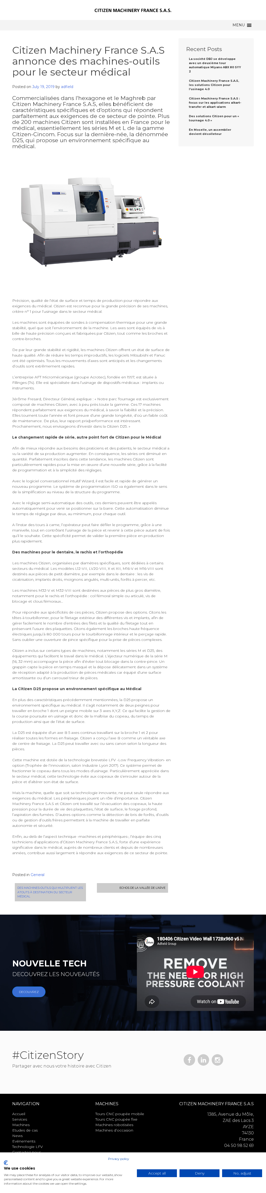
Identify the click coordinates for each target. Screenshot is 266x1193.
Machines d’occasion (114, 1130)
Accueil (18, 1113)
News (17, 1135)
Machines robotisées (114, 1124)
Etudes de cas (25, 1130)
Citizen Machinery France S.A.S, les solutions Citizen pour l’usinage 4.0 (214, 85)
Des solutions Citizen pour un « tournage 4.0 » (214, 118)
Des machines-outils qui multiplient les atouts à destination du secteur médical (50, 892)
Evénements (23, 1141)
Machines (21, 1124)
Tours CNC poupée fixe (116, 1119)
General (37, 874)
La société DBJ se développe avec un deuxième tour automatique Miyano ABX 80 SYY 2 (215, 65)
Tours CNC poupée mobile (119, 1113)
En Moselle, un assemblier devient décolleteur (210, 132)
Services (19, 1119)
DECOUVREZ (29, 992)
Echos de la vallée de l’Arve (142, 888)
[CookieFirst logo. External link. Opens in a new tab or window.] (6, 1162)
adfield (67, 86)
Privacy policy (118, 1159)
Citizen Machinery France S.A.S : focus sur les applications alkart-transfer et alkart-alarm (215, 103)
